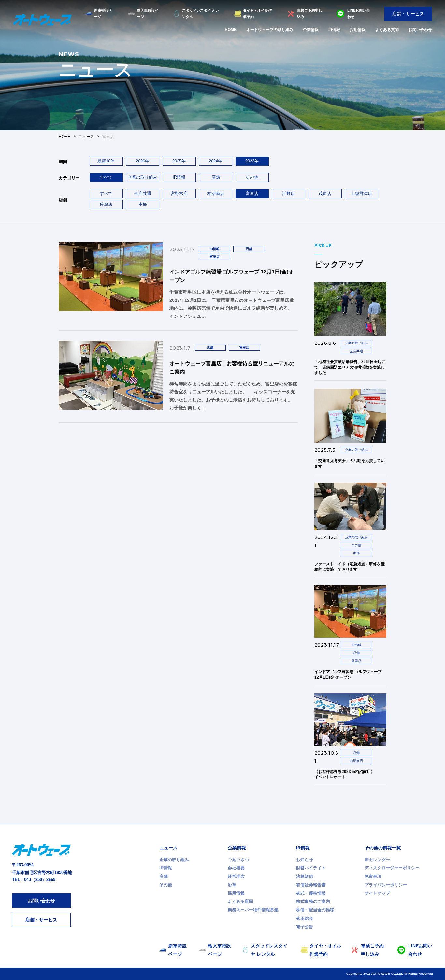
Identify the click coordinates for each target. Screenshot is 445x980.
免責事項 (373, 876)
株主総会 (304, 918)
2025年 (179, 161)
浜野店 (288, 193)
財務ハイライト (311, 867)
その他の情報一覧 (383, 847)
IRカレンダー (377, 859)
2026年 (142, 161)
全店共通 (142, 193)
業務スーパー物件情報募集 (253, 909)
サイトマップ (377, 893)
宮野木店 (179, 193)
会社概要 (236, 867)
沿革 (232, 884)
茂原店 (325, 193)
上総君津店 (361, 193)
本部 (142, 204)
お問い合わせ (420, 29)
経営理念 (236, 876)
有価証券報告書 (311, 884)
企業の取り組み (142, 177)
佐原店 (106, 204)
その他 (252, 177)
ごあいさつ (238, 859)
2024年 (215, 161)
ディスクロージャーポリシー (392, 867)
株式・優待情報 (311, 893)
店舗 (215, 177)
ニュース (168, 847)
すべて (106, 193)
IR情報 (334, 29)
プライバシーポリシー (386, 884)
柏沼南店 (215, 193)
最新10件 (106, 161)
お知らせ (304, 859)
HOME (231, 29)
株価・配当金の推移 (315, 909)
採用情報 (358, 29)
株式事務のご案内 (313, 901)
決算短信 (304, 876)
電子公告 (304, 926)
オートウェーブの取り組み (269, 29)
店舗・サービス (408, 13)
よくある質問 (387, 29)
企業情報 (311, 29)
